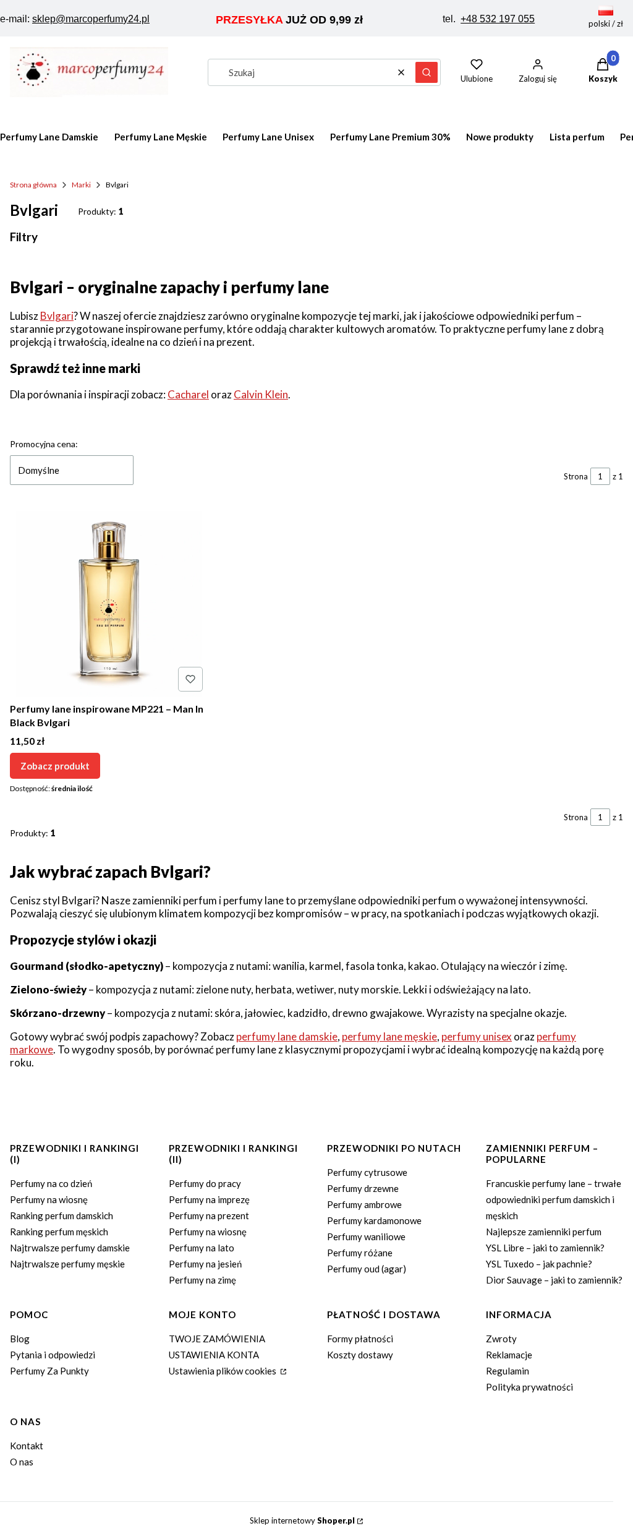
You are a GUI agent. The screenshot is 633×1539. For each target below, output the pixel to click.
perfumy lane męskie (389, 1036)
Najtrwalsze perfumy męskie (67, 1263)
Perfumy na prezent (209, 1215)
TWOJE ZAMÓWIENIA (217, 1338)
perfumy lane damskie (287, 1036)
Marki (81, 184)
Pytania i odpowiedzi (52, 1354)
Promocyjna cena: (44, 444)
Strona (576, 476)
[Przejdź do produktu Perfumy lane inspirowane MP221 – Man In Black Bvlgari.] (109, 604)
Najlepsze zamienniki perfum (543, 1231)
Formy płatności (360, 1338)
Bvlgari (57, 315)
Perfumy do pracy (205, 1183)
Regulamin (507, 1370)
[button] (426, 72)
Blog (20, 1338)
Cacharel (188, 394)
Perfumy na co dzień (51, 1183)
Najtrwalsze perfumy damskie (70, 1247)
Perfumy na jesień (205, 1263)
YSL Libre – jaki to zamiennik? (545, 1247)
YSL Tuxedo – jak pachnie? (539, 1263)
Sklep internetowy (302, 1520)
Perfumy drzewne (363, 1188)
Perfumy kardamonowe (374, 1220)
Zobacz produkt (55, 765)
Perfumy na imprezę (209, 1199)
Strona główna (33, 184)
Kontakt (26, 1445)
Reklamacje (509, 1354)
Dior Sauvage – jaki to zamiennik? (554, 1279)
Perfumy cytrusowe (367, 1172)
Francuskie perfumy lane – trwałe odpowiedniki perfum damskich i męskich (553, 1199)
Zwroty (501, 1338)
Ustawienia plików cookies (223, 1370)
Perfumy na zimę (202, 1279)
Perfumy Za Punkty (49, 1370)
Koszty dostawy (360, 1354)
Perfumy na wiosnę (49, 1199)
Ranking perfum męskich (59, 1231)
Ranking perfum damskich (61, 1215)
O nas (21, 1461)
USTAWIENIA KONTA (214, 1354)
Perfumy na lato (201, 1247)
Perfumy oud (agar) (366, 1268)
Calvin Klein (261, 394)
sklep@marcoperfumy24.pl (91, 19)
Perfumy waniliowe (366, 1236)
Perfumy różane (360, 1252)
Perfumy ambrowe (364, 1204)
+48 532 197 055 (498, 19)
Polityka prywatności (529, 1386)
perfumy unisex (476, 1036)
